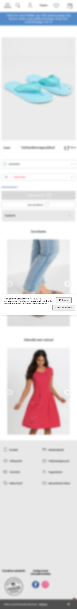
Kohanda (64, 300)
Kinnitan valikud (64, 307)
